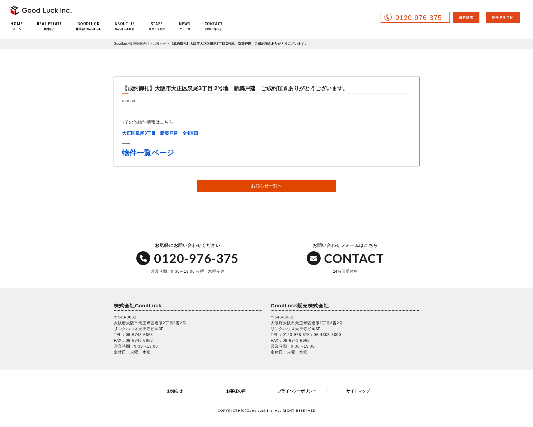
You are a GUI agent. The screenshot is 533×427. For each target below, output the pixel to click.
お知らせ (175, 391)
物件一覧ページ (148, 152)
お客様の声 (236, 391)
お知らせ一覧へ (266, 186)
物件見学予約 (503, 17)
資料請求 (466, 17)
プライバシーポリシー (297, 391)
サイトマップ (358, 391)
